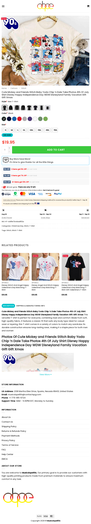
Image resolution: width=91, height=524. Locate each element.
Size (4, 124)
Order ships (45, 218)
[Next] (89, 274)
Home (4, 88)
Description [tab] (8, 306)
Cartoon (14, 88)
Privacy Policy (8, 440)
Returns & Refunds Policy (14, 431)
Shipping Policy (9, 426)
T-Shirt (32, 226)
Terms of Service (10, 445)
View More (45, 374)
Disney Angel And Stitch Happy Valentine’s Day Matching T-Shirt (45, 287)
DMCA (5, 459)
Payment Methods (11, 435)
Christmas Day (17, 226)
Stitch (23, 88)
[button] (3, 6)
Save (4, 18)
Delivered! (85, 218)
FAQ (4, 449)
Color (5, 113)
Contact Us (7, 421)
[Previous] (1, 274)
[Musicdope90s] (46, 6)
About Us (6, 417)
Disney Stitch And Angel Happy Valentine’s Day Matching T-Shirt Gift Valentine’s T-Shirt (75, 287)
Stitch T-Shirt (17, 230)
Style (4, 101)
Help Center (7, 454)
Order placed (7, 218)
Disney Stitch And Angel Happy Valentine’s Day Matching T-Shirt (15, 287)
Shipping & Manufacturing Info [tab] (30, 306)
